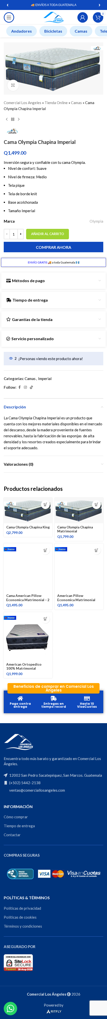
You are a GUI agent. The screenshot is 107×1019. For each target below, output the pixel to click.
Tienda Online (56, 102)
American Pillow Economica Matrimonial (76, 598)
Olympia (96, 221)
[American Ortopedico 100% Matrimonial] (28, 636)
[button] (45, 504)
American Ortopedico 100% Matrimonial (24, 666)
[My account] (82, 17)
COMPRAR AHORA (53, 247)
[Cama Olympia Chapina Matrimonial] (79, 510)
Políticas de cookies (20, 917)
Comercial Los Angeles (22, 102)
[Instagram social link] (25, 387)
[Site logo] (53, 17)
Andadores (21, 31)
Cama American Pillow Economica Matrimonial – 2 (28, 598)
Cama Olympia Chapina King (28, 527)
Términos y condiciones (23, 926)
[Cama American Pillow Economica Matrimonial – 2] (28, 567)
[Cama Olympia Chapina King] (28, 510)
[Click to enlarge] (13, 85)
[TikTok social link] (31, 387)
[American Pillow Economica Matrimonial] (79, 567)
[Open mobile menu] (9, 17)
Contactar (12, 834)
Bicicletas (53, 31)
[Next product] (19, 120)
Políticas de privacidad (22, 908)
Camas (81, 31)
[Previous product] (7, 120)
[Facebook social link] (19, 387)
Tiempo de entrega (19, 826)
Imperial (45, 378)
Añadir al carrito (47, 234)
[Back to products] (13, 120)
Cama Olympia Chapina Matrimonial (75, 529)
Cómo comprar (16, 817)
